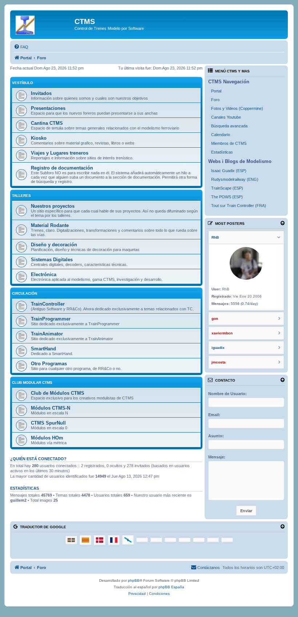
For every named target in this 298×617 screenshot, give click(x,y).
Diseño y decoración (54, 244)
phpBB (134, 580)
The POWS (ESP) (227, 197)
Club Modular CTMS (32, 383)
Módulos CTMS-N (50, 408)
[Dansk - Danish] (99, 540)
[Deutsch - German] (142, 540)
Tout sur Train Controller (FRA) (238, 205)
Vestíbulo (22, 83)
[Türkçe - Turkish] (213, 540)
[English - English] (184, 540)
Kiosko (39, 138)
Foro (215, 99)
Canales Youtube (226, 117)
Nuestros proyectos (52, 206)
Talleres (21, 196)
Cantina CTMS (47, 123)
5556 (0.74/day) (244, 304)
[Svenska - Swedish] (199, 540)
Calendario (220, 134)
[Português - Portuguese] (170, 540)
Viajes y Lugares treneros (59, 153)
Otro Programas (49, 363)
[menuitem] (21, 47)
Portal (216, 91)
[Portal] (43, 23)
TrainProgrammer (51, 319)
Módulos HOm (47, 438)
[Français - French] (114, 540)
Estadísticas (222, 152)
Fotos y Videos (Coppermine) (237, 108)
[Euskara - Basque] (71, 540)
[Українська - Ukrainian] (227, 540)
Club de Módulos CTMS (57, 393)
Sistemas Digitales (52, 259)
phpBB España (171, 587)
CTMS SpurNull (48, 423)
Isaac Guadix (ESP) (228, 170)
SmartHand (43, 348)
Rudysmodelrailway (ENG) (234, 179)
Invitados (41, 93)
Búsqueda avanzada (229, 126)
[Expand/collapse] (282, 223)
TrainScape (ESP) (227, 188)
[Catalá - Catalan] (85, 540)
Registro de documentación (62, 168)
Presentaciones (48, 108)
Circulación (24, 293)
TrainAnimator (47, 334)
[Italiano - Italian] (156, 540)
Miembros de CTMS (228, 143)
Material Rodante (50, 225)
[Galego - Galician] (128, 539)
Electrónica (43, 274)
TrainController (48, 304)
